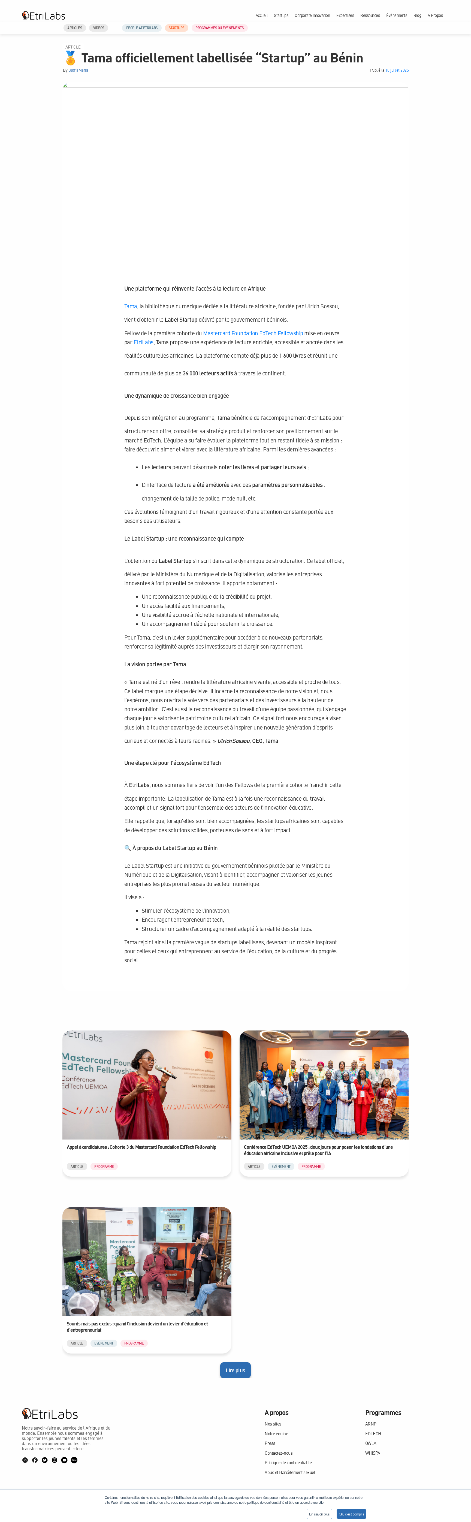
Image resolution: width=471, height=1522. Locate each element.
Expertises (345, 15)
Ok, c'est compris (351, 1514)
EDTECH (373, 1433)
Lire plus (235, 1370)
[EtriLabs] (43, 15)
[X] (44, 1460)
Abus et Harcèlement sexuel (290, 1472)
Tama (130, 306)
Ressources (370, 15)
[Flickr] (74, 1460)
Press (270, 1443)
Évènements (396, 15)
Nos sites (273, 1424)
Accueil (262, 15)
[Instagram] (54, 1460)
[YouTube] (64, 1460)
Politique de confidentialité (288, 1462)
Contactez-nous (278, 1453)
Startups (281, 15)
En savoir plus (319, 1514)
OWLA (370, 1443)
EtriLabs (143, 342)
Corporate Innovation (312, 15)
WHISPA (372, 1453)
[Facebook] (35, 1460)
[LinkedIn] (25, 1460)
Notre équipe (276, 1433)
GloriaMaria (78, 70)
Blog (417, 15)
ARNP (370, 1424)
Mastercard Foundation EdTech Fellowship (253, 333)
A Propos (435, 15)
